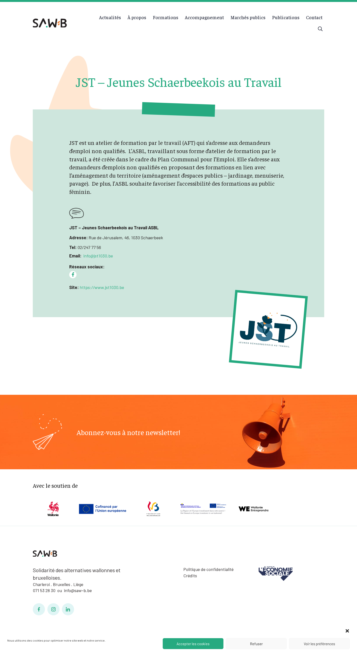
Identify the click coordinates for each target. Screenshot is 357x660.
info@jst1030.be (98, 255)
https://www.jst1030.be (101, 287)
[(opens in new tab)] (276, 573)
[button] (347, 630)
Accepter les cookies (193, 644)
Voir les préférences (319, 644)
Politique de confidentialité (208, 569)
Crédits (190, 575)
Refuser (256, 644)
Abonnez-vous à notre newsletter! (128, 432)
